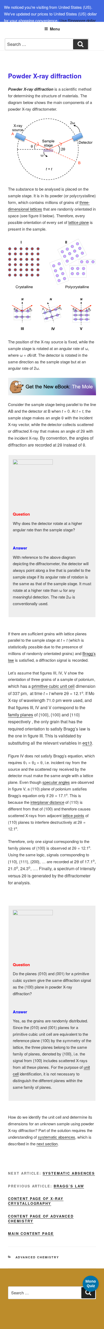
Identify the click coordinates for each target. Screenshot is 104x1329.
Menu (55, 28)
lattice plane (78, 222)
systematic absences (56, 1137)
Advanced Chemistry (37, 1257)
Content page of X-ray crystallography (35, 1201)
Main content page (31, 1233)
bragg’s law (69, 1186)
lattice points (73, 815)
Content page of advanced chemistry (41, 1218)
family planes (20, 715)
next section (47, 1143)
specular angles (56, 782)
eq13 (87, 743)
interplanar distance (47, 802)
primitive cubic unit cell (53, 686)
